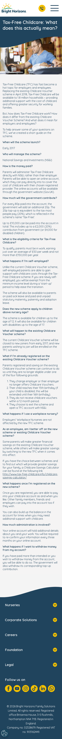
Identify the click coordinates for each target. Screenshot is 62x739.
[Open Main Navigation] (54, 8)
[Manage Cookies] (5, 733)
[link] (14, 8)
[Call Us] (42, 8)
